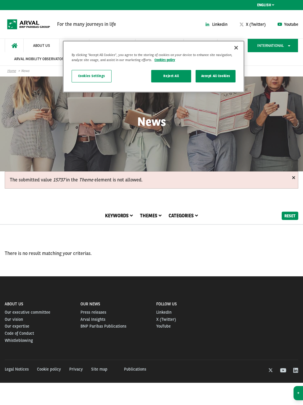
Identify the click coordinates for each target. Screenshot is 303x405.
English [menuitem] (264, 5)
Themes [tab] (149, 216)
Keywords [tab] (117, 216)
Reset (290, 215)
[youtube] (283, 370)
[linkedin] (295, 370)
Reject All (171, 76)
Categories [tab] (182, 216)
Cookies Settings (91, 76)
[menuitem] (14, 45)
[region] (153, 67)
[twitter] (270, 370)
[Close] (236, 47)
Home (11, 71)
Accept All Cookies (215, 76)
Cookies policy (164, 60)
